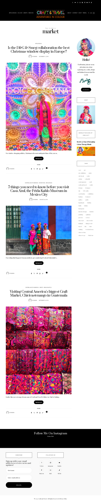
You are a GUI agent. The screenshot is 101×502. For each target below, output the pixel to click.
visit (90, 226)
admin (35, 56)
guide (87, 200)
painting (81, 214)
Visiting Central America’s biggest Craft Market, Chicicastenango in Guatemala (38, 293)
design (80, 188)
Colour (20, 13)
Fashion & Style (48, 287)
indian (86, 205)
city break (81, 176)
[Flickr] (75, 2)
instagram (81, 208)
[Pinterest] (89, 2)
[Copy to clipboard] (42, 168)
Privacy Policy (63, 499)
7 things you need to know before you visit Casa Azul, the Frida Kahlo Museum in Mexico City (38, 191)
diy (79, 191)
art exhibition (82, 173)
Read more (86, 89)
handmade (81, 203)
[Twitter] (72, 2)
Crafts (25, 13)
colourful (87, 179)
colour (80, 179)
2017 (80, 170)
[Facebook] (31, 168)
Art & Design (13, 13)
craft (90, 182)
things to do (89, 223)
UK (85, 226)
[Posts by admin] (30, 56)
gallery (80, 200)
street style (90, 220)
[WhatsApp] (40, 168)
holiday (89, 203)
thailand (81, 223)
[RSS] (82, 2)
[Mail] (80, 2)
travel (80, 226)
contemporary (82, 182)
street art (81, 220)
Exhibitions (42, 183)
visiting (81, 229)
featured (88, 197)
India (80, 205)
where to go (82, 235)
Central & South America (31, 183)
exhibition (90, 194)
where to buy (82, 232)
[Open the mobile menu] (93, 13)
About (69, 13)
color (88, 176)
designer (87, 188)
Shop (80, 13)
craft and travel (83, 185)
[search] (88, 13)
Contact (75, 13)
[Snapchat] (77, 2)
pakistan (88, 214)
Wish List (90, 235)
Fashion (30, 13)
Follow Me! (50, 436)
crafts (91, 185)
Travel (85, 13)
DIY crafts (86, 191)
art (85, 170)
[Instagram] (84, 2)
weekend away (90, 229)
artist (90, 173)
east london (82, 194)
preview (81, 217)
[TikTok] (91, 2)
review (88, 217)
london (92, 211)
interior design (83, 211)
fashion (81, 197)
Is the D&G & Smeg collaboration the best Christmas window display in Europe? (39, 50)
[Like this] (45, 169)
